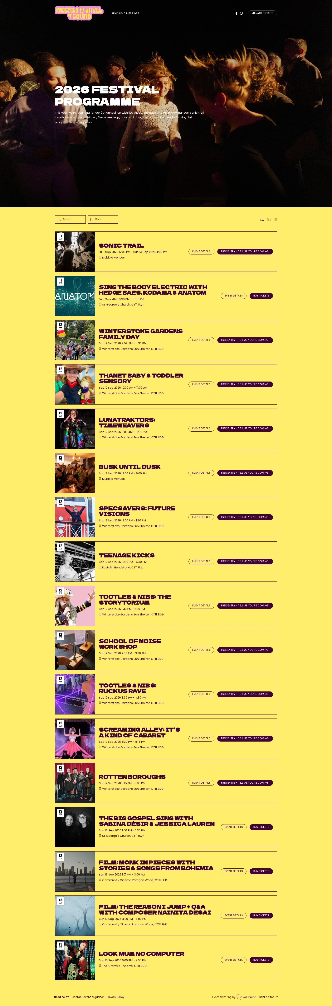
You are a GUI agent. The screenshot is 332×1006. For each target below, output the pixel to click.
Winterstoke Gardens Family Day (141, 333)
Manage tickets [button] (262, 13)
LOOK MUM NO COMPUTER (141, 953)
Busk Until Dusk (130, 466)
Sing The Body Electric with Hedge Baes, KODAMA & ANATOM (153, 289)
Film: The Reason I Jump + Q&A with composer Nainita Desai (155, 909)
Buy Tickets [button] (261, 295)
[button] (88, 997)
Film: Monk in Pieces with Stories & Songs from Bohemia (156, 865)
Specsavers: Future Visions (137, 511)
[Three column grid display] (269, 219)
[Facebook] (236, 13)
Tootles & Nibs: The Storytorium (135, 599)
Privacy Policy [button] (115, 997)
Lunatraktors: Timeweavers (127, 422)
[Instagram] (241, 13)
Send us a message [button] (125, 13)
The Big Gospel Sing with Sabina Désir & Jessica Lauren (157, 821)
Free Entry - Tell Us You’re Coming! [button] (245, 251)
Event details (201, 251)
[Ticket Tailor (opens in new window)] (246, 997)
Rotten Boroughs (132, 776)
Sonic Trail (121, 245)
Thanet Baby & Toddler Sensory (141, 378)
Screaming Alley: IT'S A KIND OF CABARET (139, 732)
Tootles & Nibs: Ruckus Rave (127, 688)
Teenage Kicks (127, 555)
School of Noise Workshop (130, 643)
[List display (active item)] (262, 219)
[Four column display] (275, 219)
